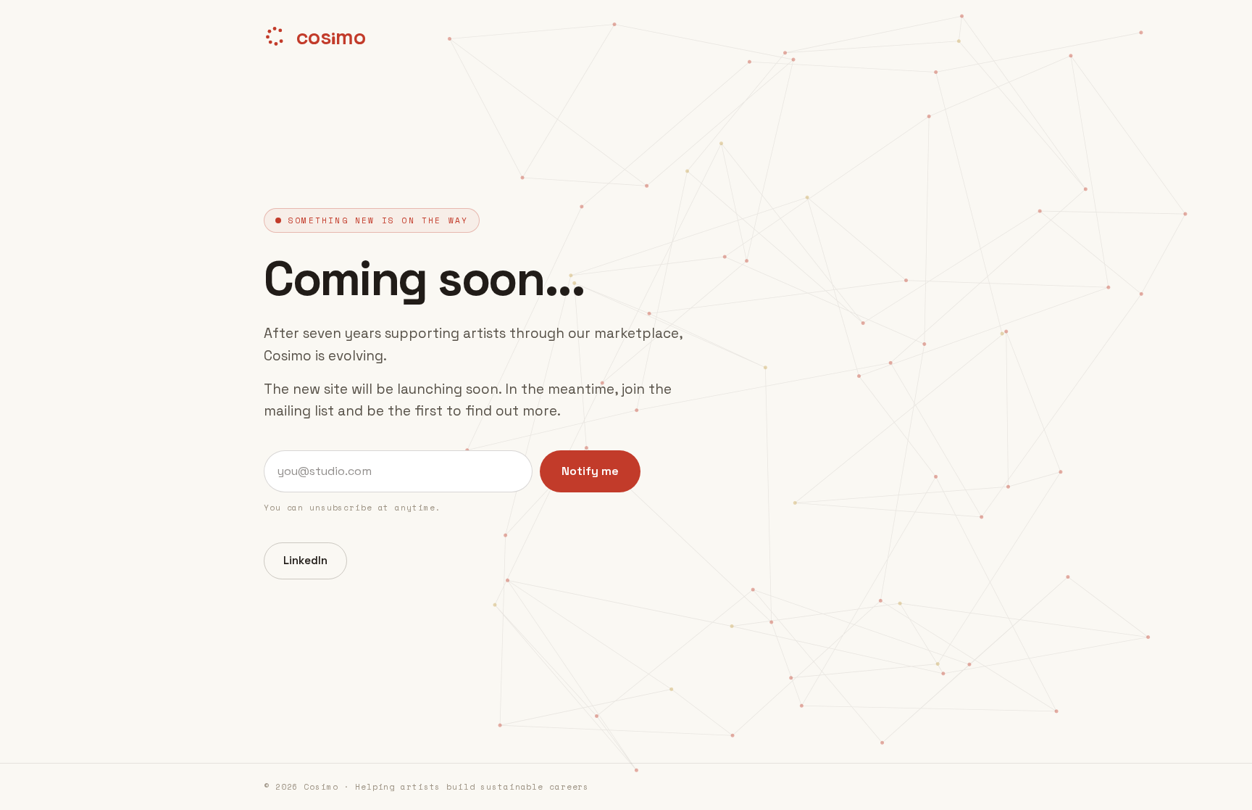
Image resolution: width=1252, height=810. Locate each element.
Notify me (590, 471)
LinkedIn (305, 560)
